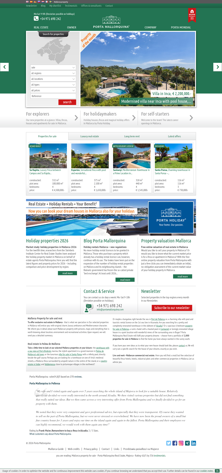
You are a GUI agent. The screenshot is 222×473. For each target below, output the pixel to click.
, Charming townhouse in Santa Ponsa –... (172, 171)
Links (116, 448)
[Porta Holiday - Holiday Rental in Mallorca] (111, 236)
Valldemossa (50, 364)
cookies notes (206, 470)
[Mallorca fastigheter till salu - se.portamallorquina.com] (50, 1)
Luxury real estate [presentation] (89, 136)
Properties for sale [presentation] (47, 136)
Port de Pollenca (158, 319)
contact (182, 345)
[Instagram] (180, 444)
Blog (43, 5)
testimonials (159, 455)
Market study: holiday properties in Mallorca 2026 (51, 247)
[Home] (111, 27)
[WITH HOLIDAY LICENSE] (132, 167)
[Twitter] (168, 444)
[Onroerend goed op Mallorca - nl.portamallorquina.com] (43, 1)
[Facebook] (174, 444)
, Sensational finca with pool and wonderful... (88, 171)
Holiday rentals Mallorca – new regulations (105, 247)
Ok (217, 470)
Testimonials (71, 5)
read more (67, 273)
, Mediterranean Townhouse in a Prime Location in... (131, 171)
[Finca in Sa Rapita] (137, 69)
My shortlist (55, 5)
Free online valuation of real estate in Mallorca (164, 247)
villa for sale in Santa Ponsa (70, 354)
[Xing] (187, 444)
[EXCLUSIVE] (173, 167)
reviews (78, 376)
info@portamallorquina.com (110, 309)
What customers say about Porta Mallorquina (50, 434)
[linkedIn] (193, 444)
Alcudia (159, 325)
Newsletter (31, 5)
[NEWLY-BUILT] (48, 167)
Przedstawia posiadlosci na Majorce (141, 448)
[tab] (47, 136)
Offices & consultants (91, 5)
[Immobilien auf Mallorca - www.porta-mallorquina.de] (35, 1)
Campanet (165, 329)
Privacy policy (90, 448)
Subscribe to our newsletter (172, 308)
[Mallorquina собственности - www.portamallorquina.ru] (39, 1)
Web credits (74, 448)
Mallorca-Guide (56, 448)
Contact (109, 5)
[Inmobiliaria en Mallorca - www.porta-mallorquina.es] (31, 1)
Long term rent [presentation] (132, 136)
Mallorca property (61, 1)
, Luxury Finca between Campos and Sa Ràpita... (45, 171)
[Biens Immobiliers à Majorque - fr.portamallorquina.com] (47, 1)
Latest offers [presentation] (174, 136)
